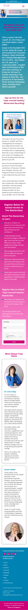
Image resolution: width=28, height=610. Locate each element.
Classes (6, 575)
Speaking (6, 572)
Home (5, 562)
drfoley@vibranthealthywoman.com (13, 595)
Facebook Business (8, 556)
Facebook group (7, 558)
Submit (14, 342)
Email (5, 327)
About (5, 565)
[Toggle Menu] (23, 6)
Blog (5, 577)
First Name (6, 322)
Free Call (6, 570)
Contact (6, 580)
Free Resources (8, 583)
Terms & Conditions (14, 607)
